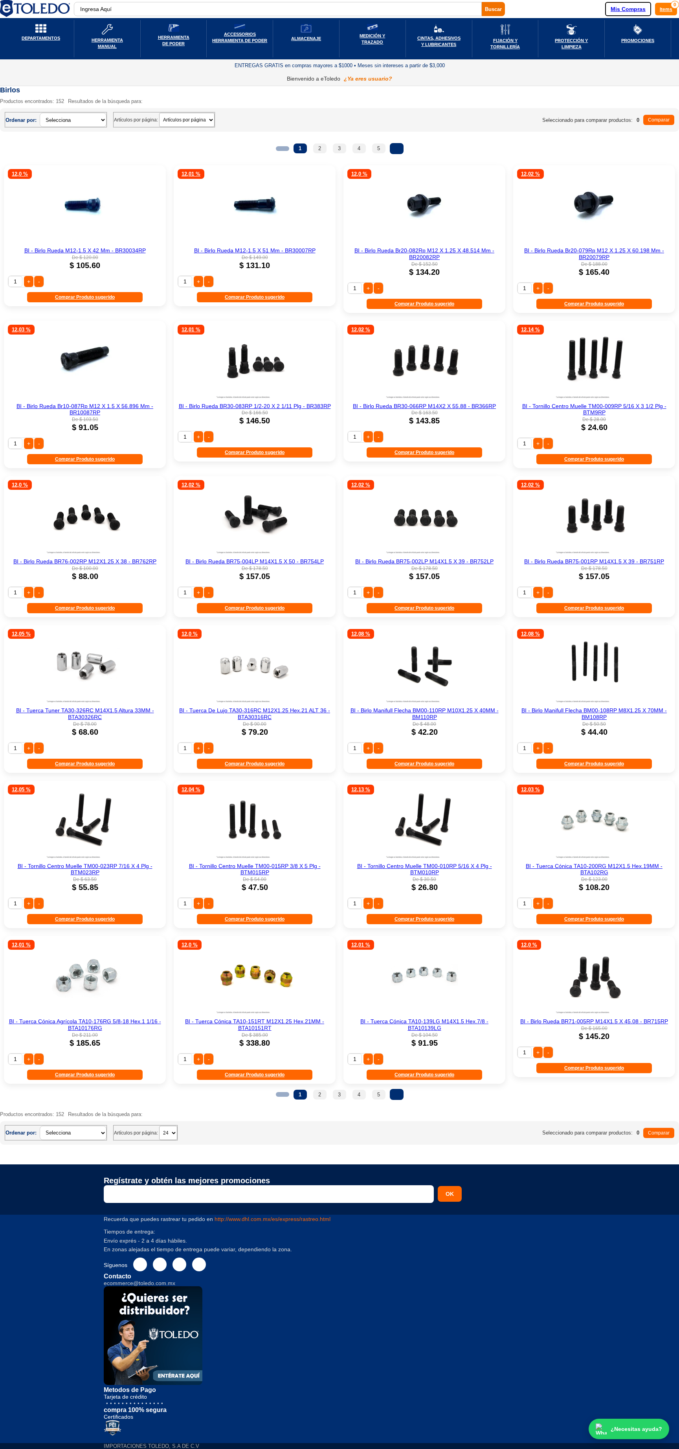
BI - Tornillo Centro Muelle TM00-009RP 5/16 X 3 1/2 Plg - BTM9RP (594, 409)
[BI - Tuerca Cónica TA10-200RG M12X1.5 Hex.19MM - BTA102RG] (594, 857)
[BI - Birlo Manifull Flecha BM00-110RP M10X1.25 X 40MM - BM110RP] (424, 702)
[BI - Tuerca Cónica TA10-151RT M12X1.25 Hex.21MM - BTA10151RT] (255, 1013)
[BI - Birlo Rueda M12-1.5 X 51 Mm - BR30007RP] (255, 242)
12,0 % (20, 174)
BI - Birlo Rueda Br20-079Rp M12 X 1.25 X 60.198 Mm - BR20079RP (594, 253)
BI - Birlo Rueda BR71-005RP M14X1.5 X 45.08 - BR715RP (594, 1021)
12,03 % (21, 330)
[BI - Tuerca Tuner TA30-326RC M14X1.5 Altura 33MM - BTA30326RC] (85, 702)
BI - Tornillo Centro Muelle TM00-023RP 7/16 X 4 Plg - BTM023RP (85, 869)
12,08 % (360, 634)
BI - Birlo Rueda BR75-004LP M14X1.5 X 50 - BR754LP (254, 561)
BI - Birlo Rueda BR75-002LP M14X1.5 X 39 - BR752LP (424, 561)
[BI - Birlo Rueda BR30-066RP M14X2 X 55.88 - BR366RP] (424, 397)
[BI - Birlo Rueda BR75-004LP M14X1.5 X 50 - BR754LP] (255, 553)
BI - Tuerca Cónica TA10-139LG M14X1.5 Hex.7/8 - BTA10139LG (424, 1024)
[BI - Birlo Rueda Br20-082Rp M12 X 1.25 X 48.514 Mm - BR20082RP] (424, 242)
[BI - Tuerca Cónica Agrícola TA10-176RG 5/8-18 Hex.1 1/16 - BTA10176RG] (85, 1013)
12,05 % (21, 634)
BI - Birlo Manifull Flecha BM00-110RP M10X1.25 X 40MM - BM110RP (425, 713)
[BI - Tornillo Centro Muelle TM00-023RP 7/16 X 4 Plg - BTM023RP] (85, 857)
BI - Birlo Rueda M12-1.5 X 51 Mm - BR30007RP (255, 250)
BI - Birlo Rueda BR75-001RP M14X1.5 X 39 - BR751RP (594, 561)
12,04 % (191, 790)
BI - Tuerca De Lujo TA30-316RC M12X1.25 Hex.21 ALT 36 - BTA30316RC (254, 713)
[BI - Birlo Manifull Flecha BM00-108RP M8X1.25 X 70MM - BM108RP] (594, 702)
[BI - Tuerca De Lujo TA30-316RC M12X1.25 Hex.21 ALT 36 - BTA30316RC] (255, 702)
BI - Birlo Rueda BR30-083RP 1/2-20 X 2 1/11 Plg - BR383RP (255, 406)
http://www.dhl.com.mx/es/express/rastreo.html (272, 1219)
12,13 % (360, 790)
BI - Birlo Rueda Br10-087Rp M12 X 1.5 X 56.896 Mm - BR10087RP (85, 409)
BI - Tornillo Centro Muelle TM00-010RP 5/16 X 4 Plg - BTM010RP (424, 869)
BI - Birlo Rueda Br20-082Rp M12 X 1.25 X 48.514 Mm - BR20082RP (424, 253)
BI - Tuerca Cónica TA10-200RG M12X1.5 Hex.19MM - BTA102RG (594, 869)
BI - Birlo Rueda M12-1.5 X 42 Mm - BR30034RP (85, 250)
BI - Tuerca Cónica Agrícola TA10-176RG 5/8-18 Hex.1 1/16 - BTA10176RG (85, 1024)
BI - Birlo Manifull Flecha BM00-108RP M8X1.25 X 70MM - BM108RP (594, 713)
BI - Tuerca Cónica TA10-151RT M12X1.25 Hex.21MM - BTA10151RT (254, 1024)
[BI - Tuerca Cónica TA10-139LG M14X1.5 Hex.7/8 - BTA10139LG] (424, 1013)
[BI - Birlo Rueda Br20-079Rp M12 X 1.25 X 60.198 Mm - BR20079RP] (594, 242)
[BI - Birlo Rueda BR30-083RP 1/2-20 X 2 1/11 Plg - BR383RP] (255, 397)
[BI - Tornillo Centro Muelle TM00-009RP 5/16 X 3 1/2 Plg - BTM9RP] (594, 397)
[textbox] (278, 9)
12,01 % (191, 174)
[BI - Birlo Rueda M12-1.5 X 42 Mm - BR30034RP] (85, 242)
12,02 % (530, 174)
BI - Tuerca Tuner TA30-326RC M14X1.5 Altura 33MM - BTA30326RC (85, 713)
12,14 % (530, 330)
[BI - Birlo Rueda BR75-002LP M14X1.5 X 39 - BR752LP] (424, 553)
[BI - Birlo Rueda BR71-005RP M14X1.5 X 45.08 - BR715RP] (594, 1013)
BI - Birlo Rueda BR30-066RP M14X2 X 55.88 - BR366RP (424, 406)
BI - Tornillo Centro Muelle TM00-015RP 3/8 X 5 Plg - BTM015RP (255, 869)
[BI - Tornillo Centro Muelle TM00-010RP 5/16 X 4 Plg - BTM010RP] (424, 857)
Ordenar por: (21, 120)
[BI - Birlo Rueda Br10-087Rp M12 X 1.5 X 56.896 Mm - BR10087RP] (85, 397)
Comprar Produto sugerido (85, 297)
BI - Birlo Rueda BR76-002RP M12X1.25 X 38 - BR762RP (84, 561)
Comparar (659, 120)
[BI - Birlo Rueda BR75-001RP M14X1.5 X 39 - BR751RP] (594, 553)
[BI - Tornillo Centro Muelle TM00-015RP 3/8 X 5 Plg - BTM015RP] (255, 857)
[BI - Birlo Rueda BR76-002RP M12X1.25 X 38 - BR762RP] (85, 553)
